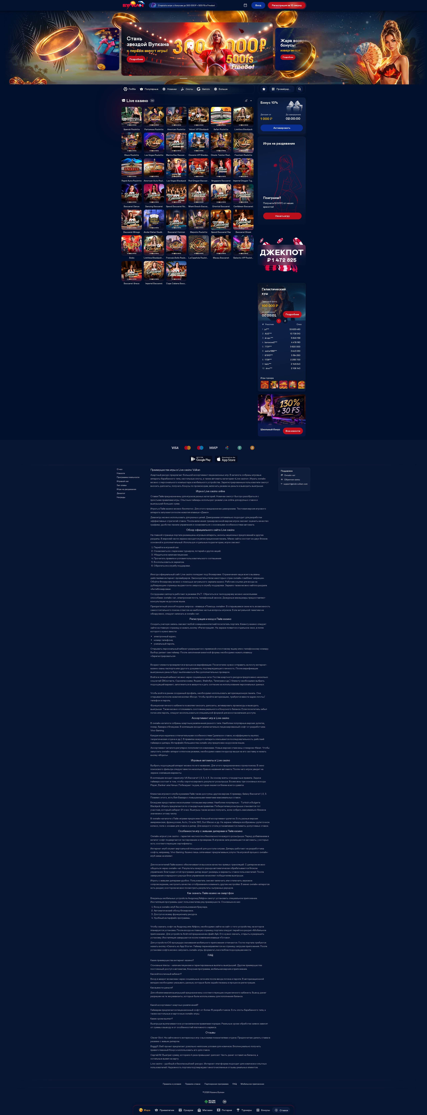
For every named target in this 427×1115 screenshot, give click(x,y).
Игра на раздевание (126, 489)
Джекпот (121, 493)
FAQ (235, 1083)
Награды (121, 497)
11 (213, 78)
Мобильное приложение (252, 1083)
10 (210, 78)
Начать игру (282, 215)
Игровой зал (123, 481)
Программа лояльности (128, 477)
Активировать (281, 127)
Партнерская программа (216, 1083)
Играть (131, 126)
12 (216, 78)
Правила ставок (192, 1083)
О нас (119, 469)
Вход (258, 5)
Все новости (293, 430)
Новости (121, 473)
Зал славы (122, 485)
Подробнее (136, 59)
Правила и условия (172, 1083)
